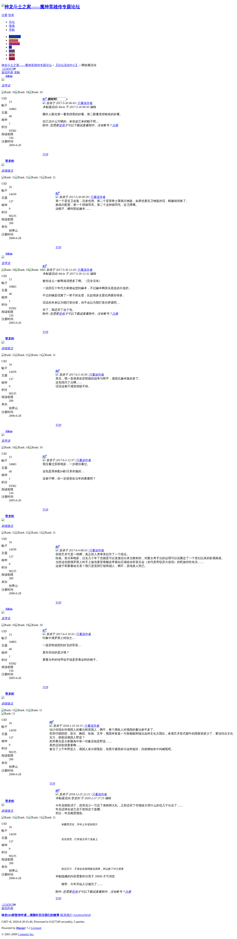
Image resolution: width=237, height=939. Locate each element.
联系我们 (66, 915)
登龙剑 (9, 160)
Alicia (8, 76)
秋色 (12, 51)
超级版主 (7, 170)
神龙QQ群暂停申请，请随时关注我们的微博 (30, 915)
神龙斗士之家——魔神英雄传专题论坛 (26, 65)
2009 (12, 58)
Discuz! (21, 928)
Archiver (79, 915)
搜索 (12, 25)
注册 (4, 15)
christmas (14, 43)
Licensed (36, 928)
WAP (88, 915)
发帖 (17, 72)
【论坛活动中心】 (67, 65)
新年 (12, 54)
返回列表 (7, 72)
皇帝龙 (5, 85)
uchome (13, 40)
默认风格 (15, 36)
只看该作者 (85, 103)
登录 (11, 15)
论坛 (12, 22)
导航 (12, 29)
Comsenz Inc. (26, 934)
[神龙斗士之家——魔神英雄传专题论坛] (40, 6)
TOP (45, 154)
